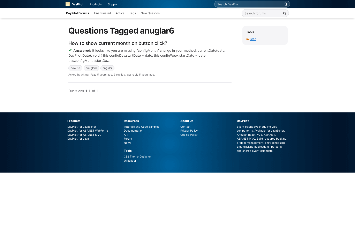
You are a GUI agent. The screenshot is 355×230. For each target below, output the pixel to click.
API (126, 134)
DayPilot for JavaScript (81, 126)
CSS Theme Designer (137, 156)
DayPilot (77, 4)
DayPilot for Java (78, 138)
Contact (185, 126)
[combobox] (247, 4)
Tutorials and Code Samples (141, 126)
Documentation (133, 130)
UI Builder (130, 160)
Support (113, 4)
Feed (253, 39)
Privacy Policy (189, 130)
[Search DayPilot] (285, 4)
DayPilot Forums (77, 13)
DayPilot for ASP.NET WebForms (87, 130)
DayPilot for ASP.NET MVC (84, 134)
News (127, 142)
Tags (132, 13)
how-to (75, 68)
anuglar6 (91, 68)
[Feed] (247, 39)
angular (107, 68)
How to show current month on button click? (117, 43)
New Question (150, 13)
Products (96, 4)
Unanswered (102, 13)
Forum (128, 138)
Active (120, 13)
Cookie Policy (188, 134)
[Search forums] (284, 13)
